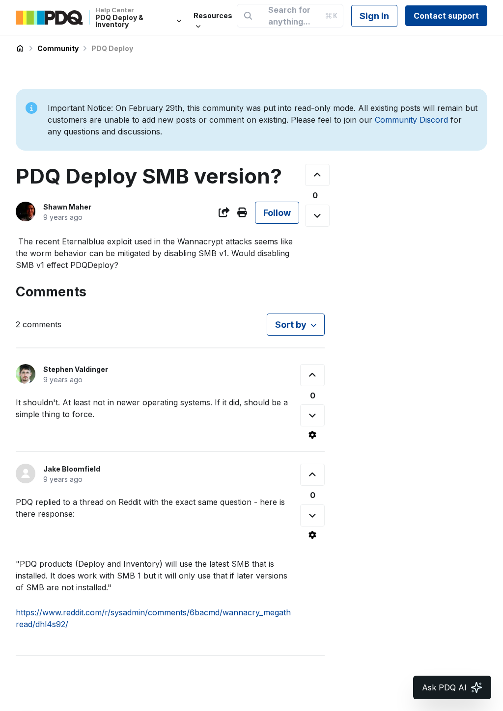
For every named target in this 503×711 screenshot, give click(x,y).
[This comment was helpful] (312, 375)
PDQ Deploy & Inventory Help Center (20, 48)
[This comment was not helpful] (312, 415)
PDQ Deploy (112, 48)
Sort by (291, 324)
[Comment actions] (312, 434)
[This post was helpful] (317, 175)
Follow (277, 213)
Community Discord (411, 120)
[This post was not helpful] (317, 216)
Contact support (446, 16)
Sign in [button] (374, 16)
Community (58, 48)
